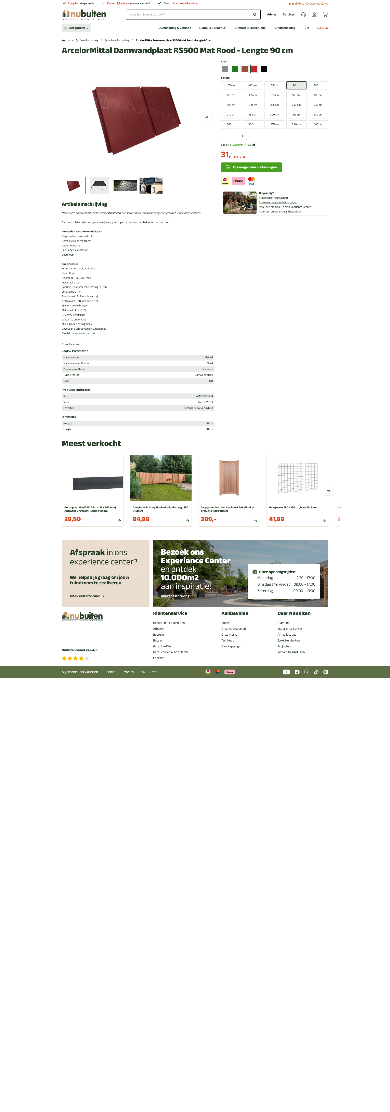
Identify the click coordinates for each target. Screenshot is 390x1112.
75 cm (274, 85)
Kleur (224, 61)
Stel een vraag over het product (278, 202)
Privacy (128, 672)
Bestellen (159, 635)
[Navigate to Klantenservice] (303, 14)
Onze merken (230, 635)
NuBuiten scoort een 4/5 (80, 650)
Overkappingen (231, 646)
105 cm (318, 85)
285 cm (253, 114)
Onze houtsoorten (233, 629)
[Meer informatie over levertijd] (253, 145)
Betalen (158, 640)
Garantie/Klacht (164, 646)
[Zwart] (264, 69)
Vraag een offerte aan (272, 198)
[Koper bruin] (244, 69)
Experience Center (289, 629)
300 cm (274, 114)
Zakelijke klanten (288, 640)
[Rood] (254, 69)
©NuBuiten (149, 672)
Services (289, 14)
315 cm (296, 114)
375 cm (275, 124)
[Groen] (235, 69)
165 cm (296, 95)
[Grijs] (225, 69)
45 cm (231, 85)
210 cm (253, 105)
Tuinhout (227, 640)
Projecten (284, 646)
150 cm (275, 95)
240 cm (296, 105)
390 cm (296, 124)
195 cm (231, 105)
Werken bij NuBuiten (291, 652)
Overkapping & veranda (175, 28)
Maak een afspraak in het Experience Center (285, 207)
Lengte (225, 78)
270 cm (231, 114)
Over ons (283, 623)
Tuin (306, 28)
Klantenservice (170, 613)
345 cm (231, 124)
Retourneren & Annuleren (170, 652)
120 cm (231, 95)
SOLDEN (322, 28)
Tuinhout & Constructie (249, 28)
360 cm (252, 124)
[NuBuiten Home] (84, 14)
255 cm (318, 105)
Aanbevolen (234, 613)
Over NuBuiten (294, 613)
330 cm (318, 114)
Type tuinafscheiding (117, 40)
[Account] (314, 14)
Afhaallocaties (286, 635)
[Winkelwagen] (325, 14)
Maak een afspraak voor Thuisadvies (280, 211)
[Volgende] (206, 117)
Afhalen (158, 629)
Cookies (110, 672)
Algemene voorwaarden (80, 672)
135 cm (253, 95)
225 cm (274, 105)
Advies (271, 14)
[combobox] (193, 15)
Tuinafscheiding (284, 28)
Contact (158, 658)
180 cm (318, 95)
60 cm (253, 85)
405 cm (318, 124)
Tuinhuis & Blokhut (212, 28)
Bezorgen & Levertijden (169, 623)
